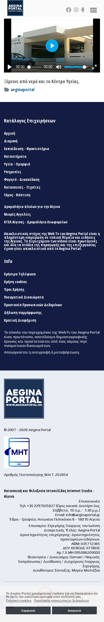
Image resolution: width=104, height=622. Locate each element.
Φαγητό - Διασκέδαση (21, 179)
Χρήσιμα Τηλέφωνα (20, 274)
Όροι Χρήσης (14, 289)
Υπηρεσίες (12, 172)
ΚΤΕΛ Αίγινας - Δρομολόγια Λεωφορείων (35, 222)
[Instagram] (76, 9)
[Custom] (83, 9)
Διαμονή (11, 141)
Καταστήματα (15, 156)
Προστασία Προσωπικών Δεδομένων (33, 305)
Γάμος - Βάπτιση (17, 195)
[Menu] (93, 10)
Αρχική (9, 133)
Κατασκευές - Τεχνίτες (22, 187)
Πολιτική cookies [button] (18, 601)
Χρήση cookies (15, 282)
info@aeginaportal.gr (83, 515)
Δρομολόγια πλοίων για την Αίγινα (32, 206)
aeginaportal (22, 89)
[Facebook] (68, 9)
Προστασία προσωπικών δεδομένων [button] (61, 601)
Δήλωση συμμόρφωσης (23, 312)
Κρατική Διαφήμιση (20, 320)
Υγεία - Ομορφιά (17, 164)
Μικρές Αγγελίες (17, 214)
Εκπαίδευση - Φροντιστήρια (26, 149)
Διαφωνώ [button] (74, 610)
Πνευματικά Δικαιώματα (24, 297)
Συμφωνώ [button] (28, 610)
